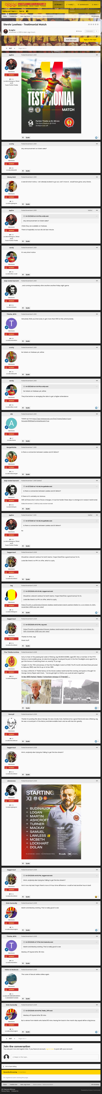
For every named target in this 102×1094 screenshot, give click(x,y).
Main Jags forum (29, 32)
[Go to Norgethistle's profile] (11, 456)
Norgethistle (11, 447)
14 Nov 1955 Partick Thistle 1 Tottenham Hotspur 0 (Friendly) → (45, 677)
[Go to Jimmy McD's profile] (11, 186)
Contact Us (14, 1091)
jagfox (13, 30)
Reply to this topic (90, 40)
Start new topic (71, 40)
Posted (29, 55)
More (96, 4)
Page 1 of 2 (22, 48)
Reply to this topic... (21, 1057)
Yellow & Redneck (11, 970)
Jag (11, 585)
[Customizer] (27, 11)
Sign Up (21, 11)
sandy (11, 248)
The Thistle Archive (11, 652)
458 (12, 338)
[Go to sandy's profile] (11, 256)
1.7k (12, 201)
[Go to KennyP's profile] (11, 723)
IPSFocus (12, 1089)
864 (12, 676)
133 (12, 739)
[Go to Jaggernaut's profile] (11, 561)
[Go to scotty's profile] (11, 153)
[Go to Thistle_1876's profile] (11, 323)
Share (79, 31)
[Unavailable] (51, 96)
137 (12, 438)
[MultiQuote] (23, 137)
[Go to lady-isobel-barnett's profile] (11, 290)
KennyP (11, 714)
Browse (58, 4)
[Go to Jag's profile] (11, 594)
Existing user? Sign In (9, 11)
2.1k (12, 994)
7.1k (12, 927)
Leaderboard (83, 4)
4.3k (12, 805)
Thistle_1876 (11, 314)
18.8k (12, 305)
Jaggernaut (11, 552)
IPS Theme (4, 1089)
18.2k (12, 576)
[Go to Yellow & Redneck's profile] (11, 978)
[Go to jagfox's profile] (5, 31)
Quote (27, 137)
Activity (70, 4)
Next (10, 48)
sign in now (50, 1049)
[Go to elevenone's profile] (11, 790)
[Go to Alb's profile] (11, 423)
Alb (11, 414)
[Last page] (14, 48)
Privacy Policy (5, 1091)
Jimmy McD (11, 177)
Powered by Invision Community (91, 1090)
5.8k (12, 272)
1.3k (12, 610)
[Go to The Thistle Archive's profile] (11, 661)
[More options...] (97, 55)
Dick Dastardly (11, 903)
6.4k (12, 79)
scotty (11, 144)
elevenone (11, 781)
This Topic (91, 11)
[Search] (98, 11)
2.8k (12, 168)
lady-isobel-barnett (11, 281)
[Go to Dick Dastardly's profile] (11, 912)
